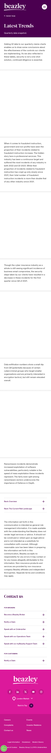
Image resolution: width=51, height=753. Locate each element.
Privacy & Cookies (10, 747)
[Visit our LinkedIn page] (17, 692)
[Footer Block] (25, 680)
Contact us (8, 730)
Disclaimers (26, 742)
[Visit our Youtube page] (33, 692)
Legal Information (13, 742)
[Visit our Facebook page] (9, 692)
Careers (7, 720)
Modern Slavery (38, 742)
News (29, 730)
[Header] (15, 6)
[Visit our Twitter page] (25, 692)
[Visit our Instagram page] (41, 692)
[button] (44, 6)
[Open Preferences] (4, 748)
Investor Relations (34, 725)
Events (29, 720)
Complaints (8, 725)
